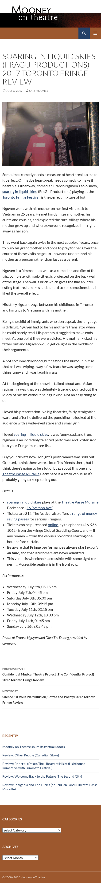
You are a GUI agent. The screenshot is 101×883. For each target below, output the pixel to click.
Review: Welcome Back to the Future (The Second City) (42, 776)
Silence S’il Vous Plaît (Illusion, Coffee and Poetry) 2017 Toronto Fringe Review (48, 696)
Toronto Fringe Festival (20, 197)
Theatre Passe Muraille (20, 473)
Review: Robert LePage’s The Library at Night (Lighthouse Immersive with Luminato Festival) (43, 766)
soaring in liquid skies (19, 191)
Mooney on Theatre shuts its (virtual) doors (33, 747)
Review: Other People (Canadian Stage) (30, 755)
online (53, 524)
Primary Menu (95, 33)
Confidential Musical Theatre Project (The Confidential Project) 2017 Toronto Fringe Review (48, 674)
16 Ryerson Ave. (39, 507)
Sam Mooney (38, 90)
